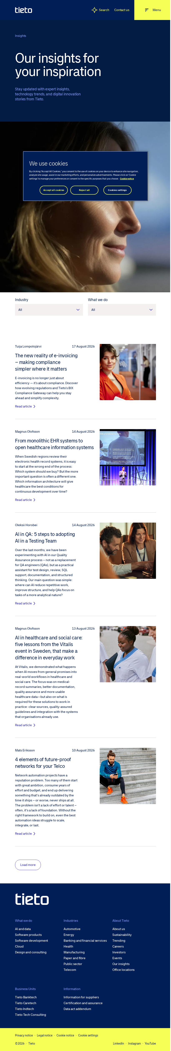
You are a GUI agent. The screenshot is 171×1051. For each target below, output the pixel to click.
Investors (119, 952)
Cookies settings (117, 190)
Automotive (72, 929)
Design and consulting (31, 952)
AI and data (23, 929)
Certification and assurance (83, 1003)
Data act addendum (77, 1009)
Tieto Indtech (24, 1009)
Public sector (73, 964)
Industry (21, 299)
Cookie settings (88, 1035)
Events (117, 958)
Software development (31, 941)
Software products (28, 935)
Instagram (134, 1043)
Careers (118, 946)
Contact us (121, 10)
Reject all (84, 190)
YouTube (150, 1043)
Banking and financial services (85, 941)
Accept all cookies (53, 190)
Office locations (123, 970)
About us (118, 929)
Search (104, 10)
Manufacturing (74, 952)
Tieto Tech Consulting (30, 1015)
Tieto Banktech (26, 997)
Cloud (19, 946)
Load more (28, 865)
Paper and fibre (75, 958)
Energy (69, 935)
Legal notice (45, 1035)
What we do (98, 299)
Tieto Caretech (25, 1003)
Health (68, 946)
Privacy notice (24, 1035)
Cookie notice (65, 1035)
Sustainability (122, 935)
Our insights (121, 964)
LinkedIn (118, 1043)
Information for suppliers (81, 997)
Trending (118, 941)
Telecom (70, 970)
